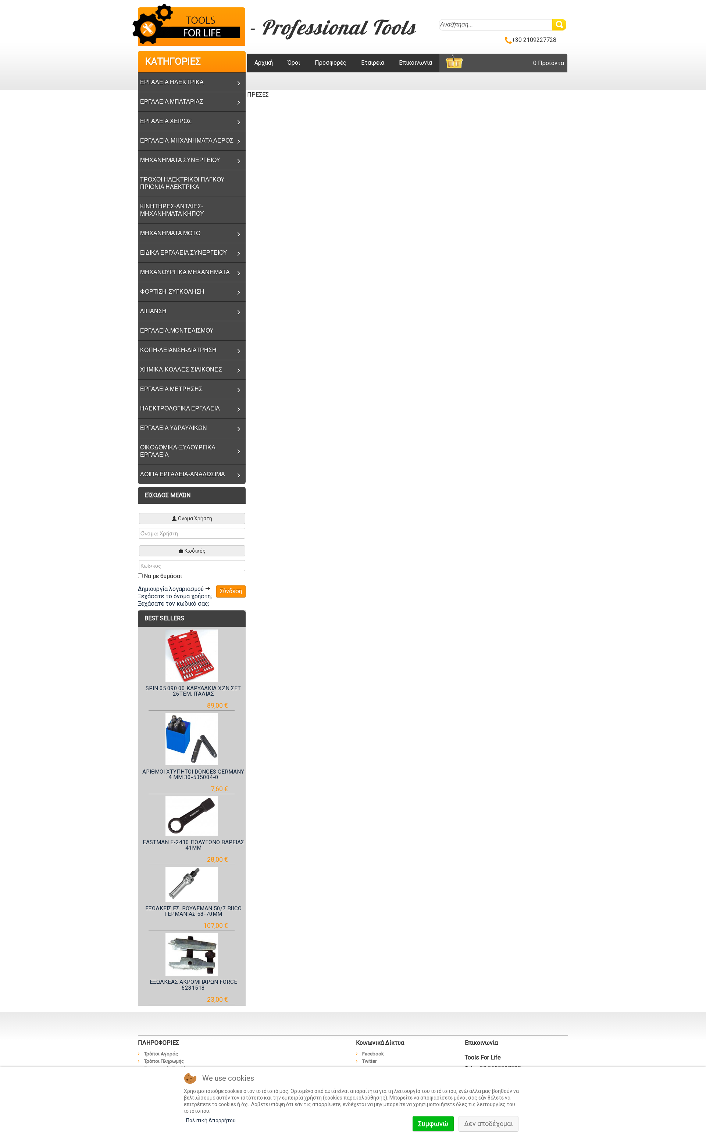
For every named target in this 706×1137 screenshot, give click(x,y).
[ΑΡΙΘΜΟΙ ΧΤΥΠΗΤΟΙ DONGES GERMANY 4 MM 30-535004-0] (192, 739)
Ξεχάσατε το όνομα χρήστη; (175, 596)
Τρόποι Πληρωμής (164, 1061)
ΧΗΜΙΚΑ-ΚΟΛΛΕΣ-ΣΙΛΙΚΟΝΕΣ (181, 369)
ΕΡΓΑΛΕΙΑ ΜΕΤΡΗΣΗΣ (171, 389)
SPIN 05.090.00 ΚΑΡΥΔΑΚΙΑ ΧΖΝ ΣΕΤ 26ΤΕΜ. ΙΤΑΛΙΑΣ (193, 691)
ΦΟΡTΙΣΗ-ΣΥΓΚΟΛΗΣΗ (172, 291)
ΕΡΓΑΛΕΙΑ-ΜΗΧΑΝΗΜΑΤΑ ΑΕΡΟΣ (186, 140)
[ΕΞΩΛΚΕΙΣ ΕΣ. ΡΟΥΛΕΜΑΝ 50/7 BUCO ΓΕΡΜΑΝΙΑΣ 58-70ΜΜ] (192, 884)
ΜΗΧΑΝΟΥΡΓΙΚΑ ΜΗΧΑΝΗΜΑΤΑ (185, 272)
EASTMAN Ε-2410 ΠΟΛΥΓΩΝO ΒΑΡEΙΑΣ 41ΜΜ (193, 845)
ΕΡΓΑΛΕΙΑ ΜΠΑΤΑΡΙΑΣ (171, 101)
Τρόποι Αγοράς (161, 1054)
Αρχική (263, 62)
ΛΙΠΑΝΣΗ (153, 311)
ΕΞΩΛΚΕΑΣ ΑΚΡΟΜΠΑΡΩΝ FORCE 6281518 (193, 985)
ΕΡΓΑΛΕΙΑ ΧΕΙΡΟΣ (166, 121)
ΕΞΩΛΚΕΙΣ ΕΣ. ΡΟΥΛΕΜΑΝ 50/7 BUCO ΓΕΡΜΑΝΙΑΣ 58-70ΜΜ (193, 911)
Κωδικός (195, 551)
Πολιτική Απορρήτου (211, 1120)
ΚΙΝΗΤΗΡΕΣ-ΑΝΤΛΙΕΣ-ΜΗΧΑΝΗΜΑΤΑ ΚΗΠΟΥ (172, 210)
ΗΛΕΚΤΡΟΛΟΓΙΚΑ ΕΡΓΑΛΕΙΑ (180, 408)
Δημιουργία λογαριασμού (171, 588)
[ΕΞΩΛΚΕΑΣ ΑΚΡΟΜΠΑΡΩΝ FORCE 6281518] (192, 954)
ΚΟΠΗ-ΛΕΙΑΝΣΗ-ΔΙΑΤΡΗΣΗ (178, 350)
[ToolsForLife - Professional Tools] (191, 25)
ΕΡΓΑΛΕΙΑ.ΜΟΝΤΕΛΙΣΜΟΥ (177, 330)
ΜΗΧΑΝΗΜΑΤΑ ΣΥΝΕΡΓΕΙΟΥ (180, 160)
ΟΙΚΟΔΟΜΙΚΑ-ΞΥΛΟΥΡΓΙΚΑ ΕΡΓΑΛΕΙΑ (177, 451)
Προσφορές (330, 62)
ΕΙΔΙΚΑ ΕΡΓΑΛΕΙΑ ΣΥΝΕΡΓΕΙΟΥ (183, 253)
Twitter (369, 1061)
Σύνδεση (231, 591)
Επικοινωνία (415, 62)
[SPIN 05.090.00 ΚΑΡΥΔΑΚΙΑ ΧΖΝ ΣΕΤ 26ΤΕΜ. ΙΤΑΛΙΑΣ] (192, 655)
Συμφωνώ (433, 1123)
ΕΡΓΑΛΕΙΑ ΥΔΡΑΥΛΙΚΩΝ (173, 428)
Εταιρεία (372, 62)
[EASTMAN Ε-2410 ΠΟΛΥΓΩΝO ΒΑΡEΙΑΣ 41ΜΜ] (192, 816)
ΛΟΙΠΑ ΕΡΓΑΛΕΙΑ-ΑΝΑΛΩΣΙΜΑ (182, 474)
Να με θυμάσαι (163, 576)
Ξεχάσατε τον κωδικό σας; (173, 603)
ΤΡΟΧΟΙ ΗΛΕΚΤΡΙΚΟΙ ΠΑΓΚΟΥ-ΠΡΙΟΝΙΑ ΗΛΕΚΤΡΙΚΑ (183, 183)
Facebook (373, 1054)
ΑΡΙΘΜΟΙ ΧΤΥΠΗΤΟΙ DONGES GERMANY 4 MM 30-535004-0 (193, 774)
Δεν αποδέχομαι (488, 1123)
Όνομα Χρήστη (195, 518)
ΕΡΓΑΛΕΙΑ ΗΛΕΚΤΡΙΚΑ (172, 82)
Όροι (294, 62)
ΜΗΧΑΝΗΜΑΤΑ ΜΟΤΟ (170, 233)
